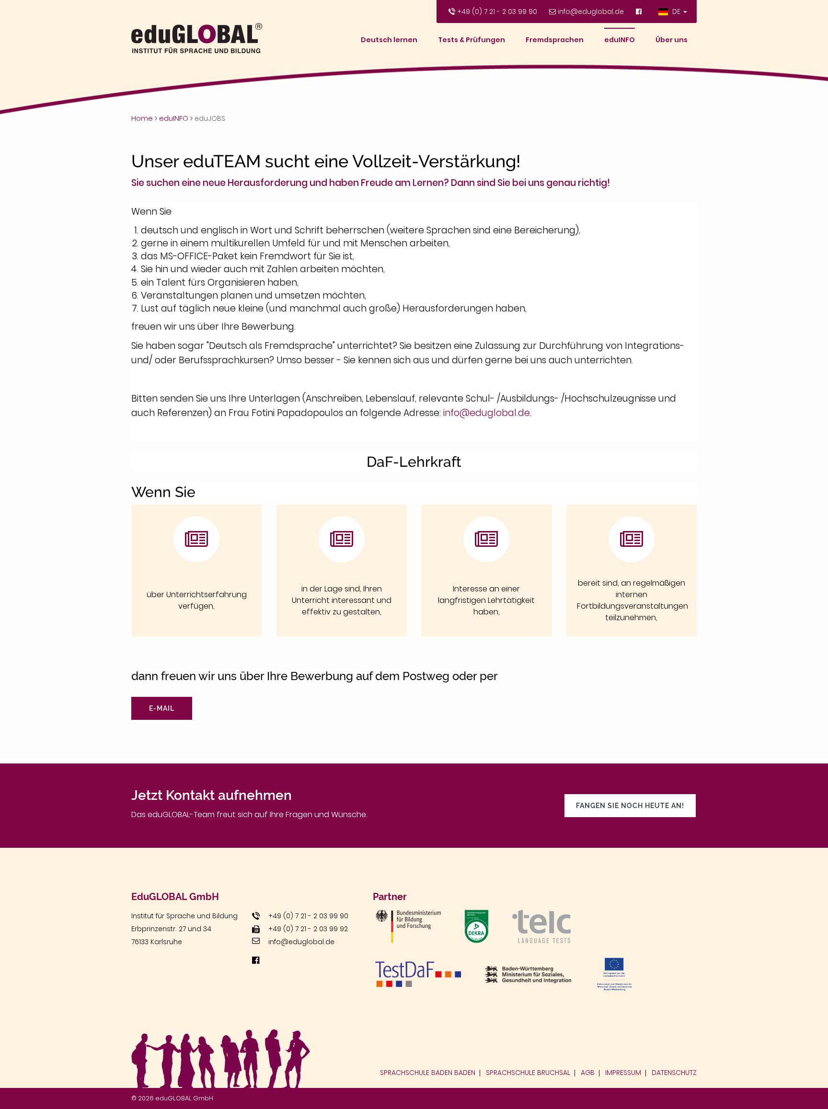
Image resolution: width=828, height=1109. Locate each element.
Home (142, 118)
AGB (588, 1072)
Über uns (672, 40)
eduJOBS (210, 118)
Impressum (623, 1072)
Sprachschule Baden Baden (427, 1072)
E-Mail (161, 708)
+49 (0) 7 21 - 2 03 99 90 (497, 11)
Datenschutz (674, 1072)
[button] (672, 11)
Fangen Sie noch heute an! (630, 805)
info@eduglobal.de (591, 11)
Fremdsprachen (555, 40)
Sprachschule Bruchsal (528, 1072)
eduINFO (619, 40)
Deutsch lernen (389, 40)
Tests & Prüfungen (471, 40)
